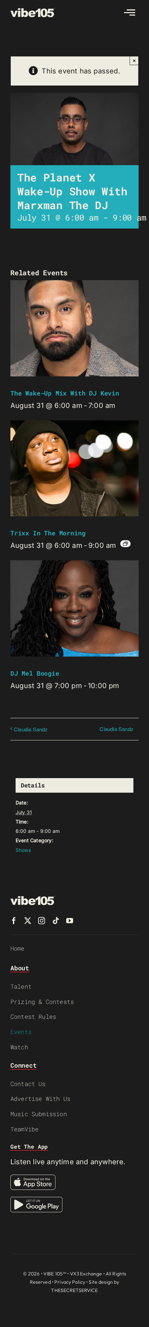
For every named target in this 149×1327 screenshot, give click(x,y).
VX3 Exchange (86, 1274)
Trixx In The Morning (47, 533)
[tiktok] (55, 920)
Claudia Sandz (31, 729)
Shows (23, 850)
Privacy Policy (69, 1282)
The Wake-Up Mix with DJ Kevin (64, 393)
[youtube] (69, 920)
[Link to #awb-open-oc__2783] (129, 12)
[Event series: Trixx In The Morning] (125, 544)
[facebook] (13, 920)
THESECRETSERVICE (74, 1290)
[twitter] (27, 920)
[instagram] (41, 920)
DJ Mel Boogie (34, 673)
